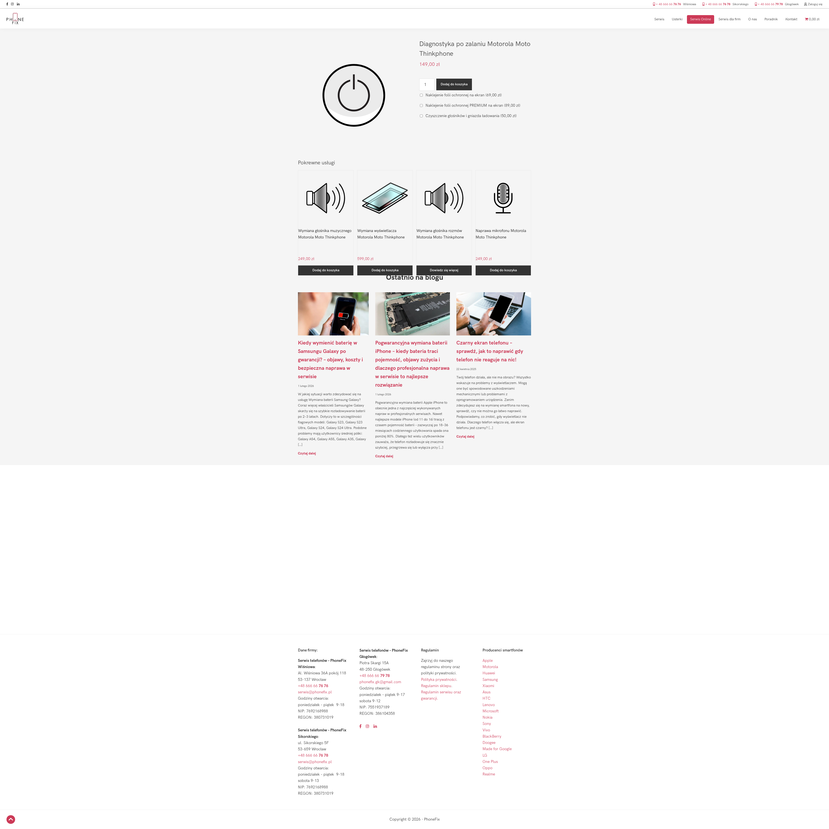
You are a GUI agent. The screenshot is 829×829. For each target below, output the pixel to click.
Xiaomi (488, 686)
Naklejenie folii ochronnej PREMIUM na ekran (472, 105)
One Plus (490, 761)
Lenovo (489, 705)
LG (485, 755)
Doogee (489, 742)
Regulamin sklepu (436, 686)
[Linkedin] (19, 4)
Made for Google (497, 749)
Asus (486, 692)
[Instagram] (13, 4)
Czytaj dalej (307, 453)
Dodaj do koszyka (454, 84)
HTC (486, 698)
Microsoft (491, 711)
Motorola (490, 667)
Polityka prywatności (438, 679)
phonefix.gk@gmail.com (380, 682)
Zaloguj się (815, 4)
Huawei (489, 673)
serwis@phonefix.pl (315, 692)
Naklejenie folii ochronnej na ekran (463, 95)
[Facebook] (8, 4)
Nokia (487, 717)
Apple (488, 660)
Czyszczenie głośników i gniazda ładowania (470, 116)
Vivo (486, 730)
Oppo (487, 768)
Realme (489, 774)
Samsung (490, 679)
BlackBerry (492, 736)
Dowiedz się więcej (444, 270)
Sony (487, 723)
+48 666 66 (313, 686)
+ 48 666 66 (668, 4)
